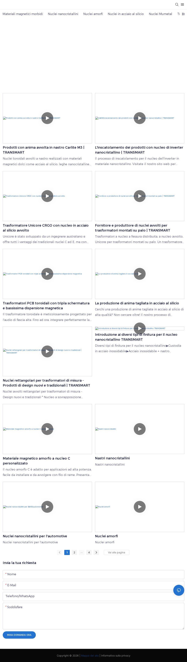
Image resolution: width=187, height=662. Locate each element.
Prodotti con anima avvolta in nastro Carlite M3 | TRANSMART (43, 150)
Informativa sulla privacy (115, 655)
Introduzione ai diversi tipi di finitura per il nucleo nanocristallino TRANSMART (136, 337)
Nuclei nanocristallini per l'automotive (35, 536)
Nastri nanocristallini (112, 458)
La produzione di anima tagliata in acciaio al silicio (137, 303)
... (82, 551)
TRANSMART (82, 59)
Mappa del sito (90, 655)
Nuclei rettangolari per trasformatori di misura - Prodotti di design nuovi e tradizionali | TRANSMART (46, 382)
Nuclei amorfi (106, 536)
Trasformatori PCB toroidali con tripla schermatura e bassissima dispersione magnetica (46, 305)
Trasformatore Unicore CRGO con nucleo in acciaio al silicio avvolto (46, 227)
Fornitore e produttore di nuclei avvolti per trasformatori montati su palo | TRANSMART (132, 227)
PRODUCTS (105, 59)
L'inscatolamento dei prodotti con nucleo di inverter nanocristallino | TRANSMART (139, 150)
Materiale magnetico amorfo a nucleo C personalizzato (36, 460)
